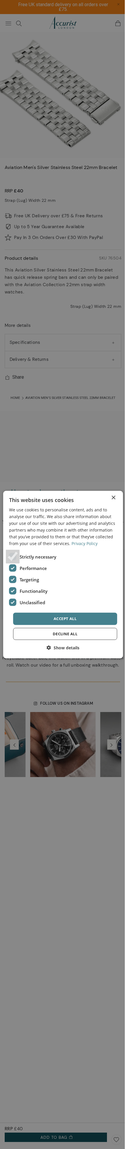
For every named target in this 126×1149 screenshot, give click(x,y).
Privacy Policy (84, 543)
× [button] (113, 497)
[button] (63, 647)
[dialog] (63, 574)
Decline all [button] (65, 633)
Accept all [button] (65, 618)
